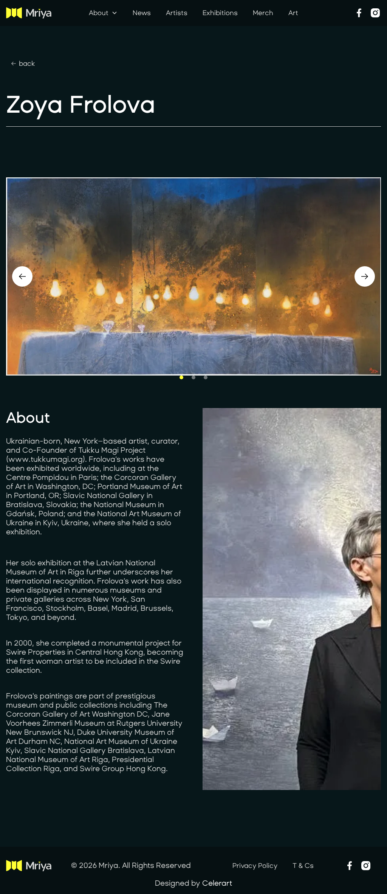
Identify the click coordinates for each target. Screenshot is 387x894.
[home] (35, 13)
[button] (103, 13)
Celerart (217, 883)
